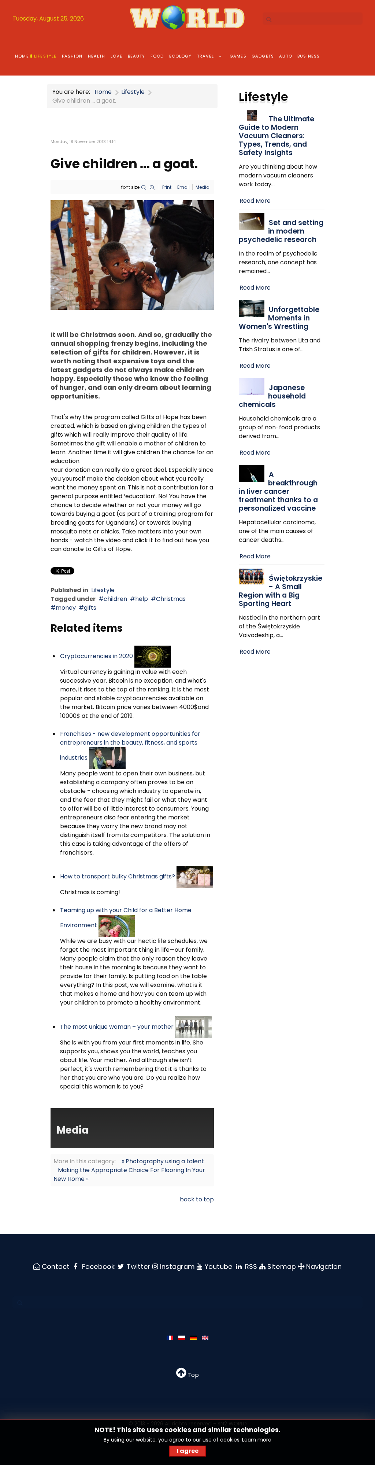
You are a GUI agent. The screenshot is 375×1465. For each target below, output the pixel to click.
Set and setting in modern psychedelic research (281, 231)
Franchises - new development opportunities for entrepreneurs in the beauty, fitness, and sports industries (130, 746)
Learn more (256, 1439)
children (115, 599)
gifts (90, 607)
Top (192, 1375)
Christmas (171, 599)
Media (202, 187)
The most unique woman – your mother (117, 1026)
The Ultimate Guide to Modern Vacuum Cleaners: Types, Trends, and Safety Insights (276, 136)
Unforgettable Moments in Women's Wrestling (279, 318)
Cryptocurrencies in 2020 (96, 656)
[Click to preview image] (132, 254)
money (66, 607)
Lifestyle (103, 590)
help (141, 599)
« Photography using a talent (163, 1161)
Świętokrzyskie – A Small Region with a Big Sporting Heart (280, 591)
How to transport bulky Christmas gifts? (117, 877)
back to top (197, 1199)
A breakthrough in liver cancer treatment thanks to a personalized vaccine (278, 491)
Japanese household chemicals (272, 396)
